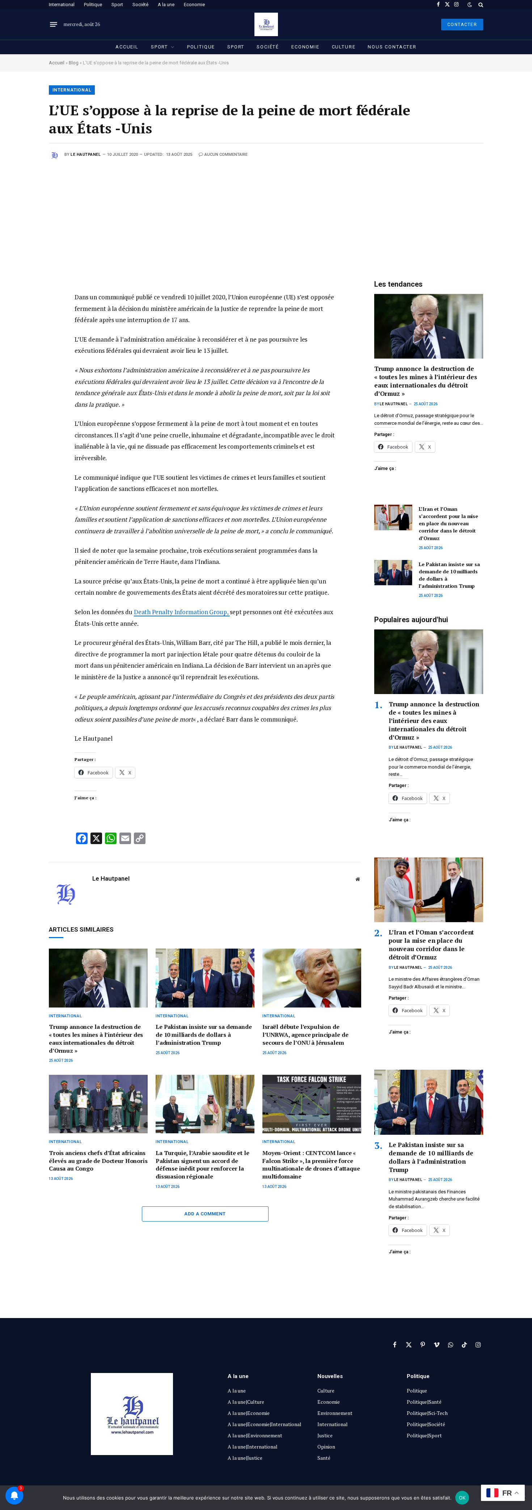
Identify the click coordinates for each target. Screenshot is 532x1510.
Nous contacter (392, 47)
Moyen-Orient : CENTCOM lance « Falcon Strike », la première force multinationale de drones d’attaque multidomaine (311, 1164)
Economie (194, 4)
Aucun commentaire (226, 154)
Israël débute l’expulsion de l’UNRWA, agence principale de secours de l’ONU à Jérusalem (305, 1035)
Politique (93, 4)
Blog (74, 62)
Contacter (462, 24)
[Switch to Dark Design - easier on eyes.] (470, 4)
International (62, 4)
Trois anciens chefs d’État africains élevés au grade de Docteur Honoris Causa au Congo (98, 1161)
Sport (117, 4)
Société (140, 4)
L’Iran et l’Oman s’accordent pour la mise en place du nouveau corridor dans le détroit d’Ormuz (448, 523)
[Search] (480, 4)
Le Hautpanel (86, 154)
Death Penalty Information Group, (182, 612)
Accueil (127, 47)
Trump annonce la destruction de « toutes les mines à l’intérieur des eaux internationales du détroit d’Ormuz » (96, 1038)
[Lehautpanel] (266, 24)
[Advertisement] (266, 214)
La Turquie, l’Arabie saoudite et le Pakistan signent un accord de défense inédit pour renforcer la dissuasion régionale (202, 1164)
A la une (166, 4)
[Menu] (53, 24)
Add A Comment (204, 1213)
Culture (344, 47)
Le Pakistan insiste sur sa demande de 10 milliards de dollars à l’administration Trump (204, 1035)
